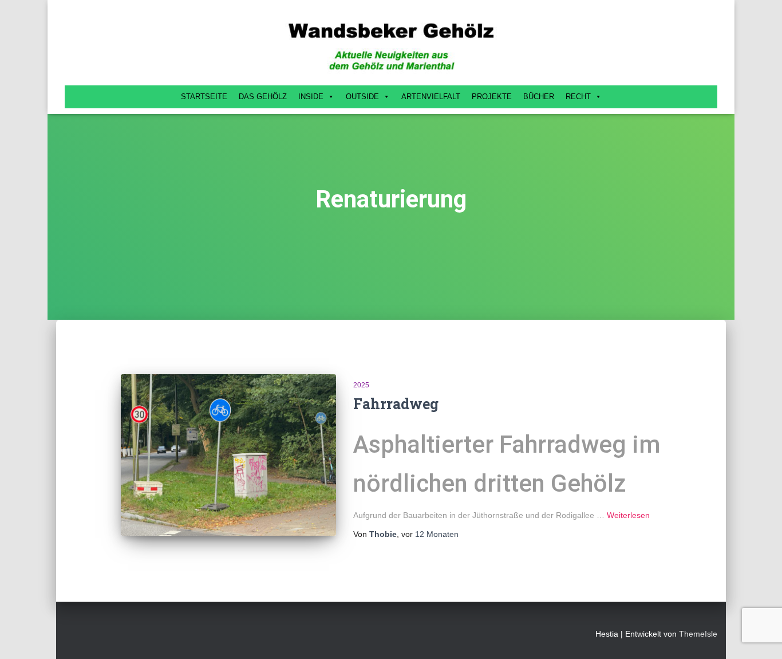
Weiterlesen (628, 515)
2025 (361, 385)
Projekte (492, 96)
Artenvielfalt (430, 96)
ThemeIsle (698, 633)
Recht (578, 96)
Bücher (538, 96)
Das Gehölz (263, 96)
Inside (310, 96)
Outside (362, 96)
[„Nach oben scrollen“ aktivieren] (759, 636)
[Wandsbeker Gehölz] (391, 45)
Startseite (204, 96)
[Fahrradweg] (228, 455)
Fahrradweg (396, 403)
